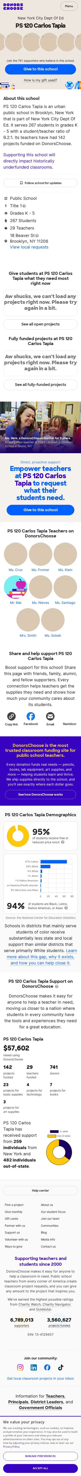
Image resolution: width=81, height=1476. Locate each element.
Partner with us (15, 1225)
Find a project (14, 1204)
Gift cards (11, 1218)
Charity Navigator (56, 1304)
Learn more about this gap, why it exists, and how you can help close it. (42, 956)
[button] (11, 719)
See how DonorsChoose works (40, 794)
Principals (18, 1401)
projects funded (59, 1322)
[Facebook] (47, 1367)
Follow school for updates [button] (43, 183)
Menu (69, 6)
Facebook (31, 724)
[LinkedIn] (34, 1367)
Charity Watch (29, 1304)
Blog (44, 1232)
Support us (12, 1232)
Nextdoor (69, 724)
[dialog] (40, 1446)
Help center (40, 1190)
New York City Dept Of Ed (41, 18)
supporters (21, 1322)
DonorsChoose (13, 6)
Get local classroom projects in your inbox (40, 1378)
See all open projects (40, 324)
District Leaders (47, 1401)
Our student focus (53, 1211)
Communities (49, 1225)
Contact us (48, 1246)
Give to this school (40, 69)
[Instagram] (20, 1367)
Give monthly (13, 1211)
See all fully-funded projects (40, 384)
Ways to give (13, 1246)
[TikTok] (61, 1367)
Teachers (55, 1396)
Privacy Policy (11, 1446)
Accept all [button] (40, 1468)
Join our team (50, 1218)
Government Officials (40, 1407)
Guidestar (43, 1309)
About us (47, 1204)
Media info (48, 1239)
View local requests (29, 247)
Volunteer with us (16, 1239)
